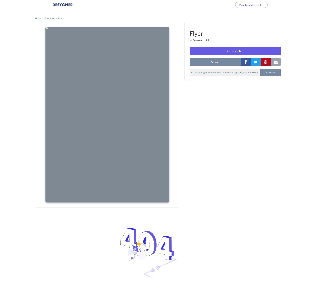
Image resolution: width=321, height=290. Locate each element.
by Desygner (196, 40)
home (38, 18)
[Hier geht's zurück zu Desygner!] (62, 7)
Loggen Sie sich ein (219, 5)
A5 (207, 40)
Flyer (60, 18)
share (215, 62)
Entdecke (49, 18)
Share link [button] (270, 72)
